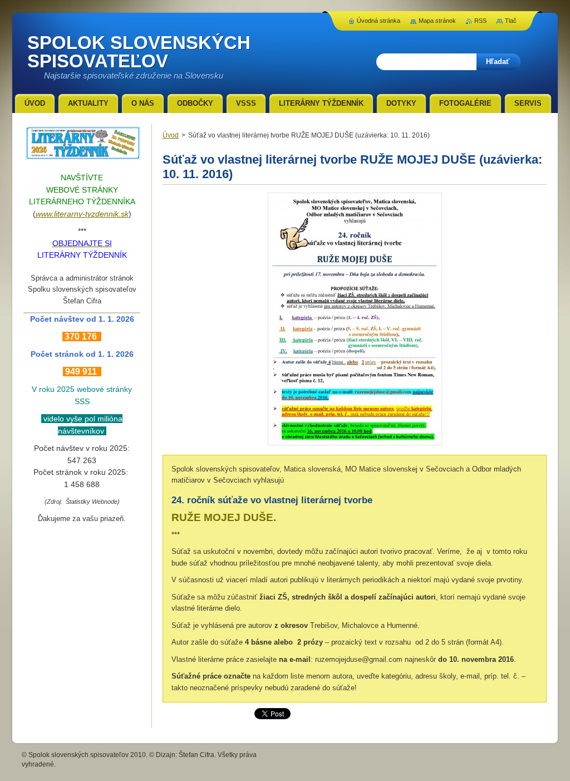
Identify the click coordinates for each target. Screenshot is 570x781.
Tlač (511, 20)
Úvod (171, 135)
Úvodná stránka (378, 20)
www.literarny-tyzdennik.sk (82, 213)
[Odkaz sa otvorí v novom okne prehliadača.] (355, 445)
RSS (480, 20)
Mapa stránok (437, 20)
